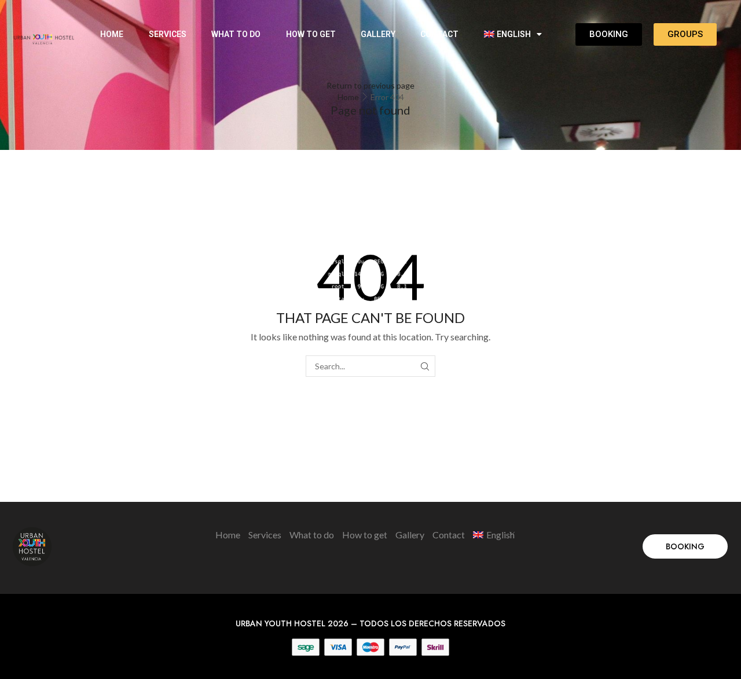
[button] (685, 546)
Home (111, 34)
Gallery (378, 34)
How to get (311, 34)
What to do (236, 34)
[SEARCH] (424, 366)
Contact (439, 34)
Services (167, 34)
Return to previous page (370, 85)
